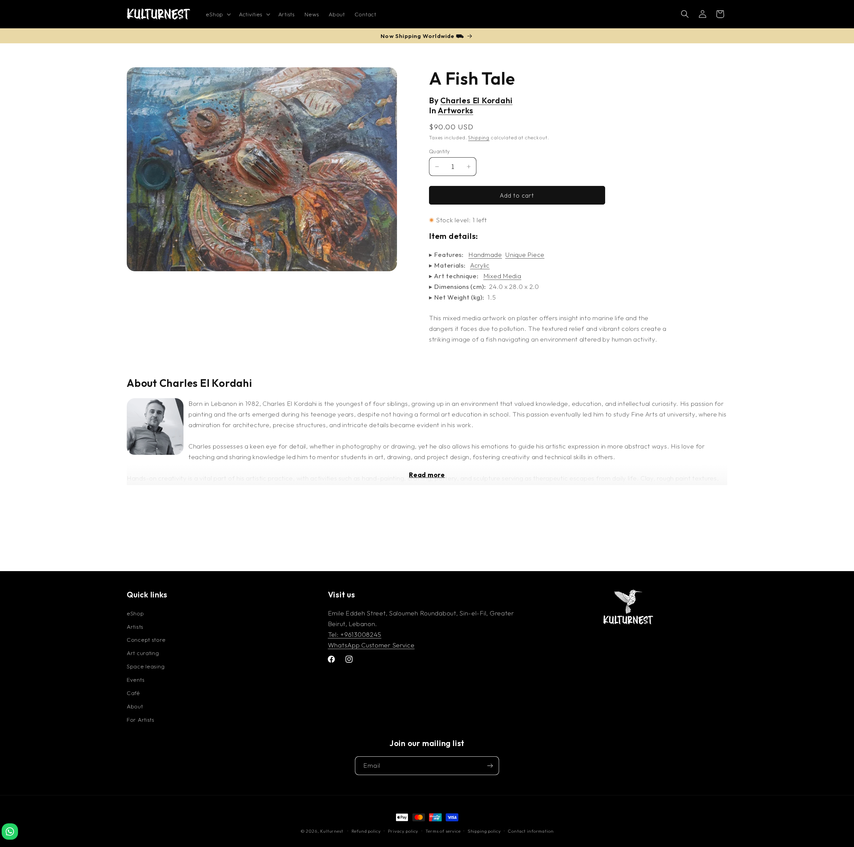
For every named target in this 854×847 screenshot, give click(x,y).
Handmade (485, 255)
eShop (135, 613)
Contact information (530, 831)
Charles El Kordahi (476, 100)
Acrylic (480, 265)
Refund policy (366, 831)
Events (135, 679)
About (135, 706)
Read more (427, 475)
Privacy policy (403, 831)
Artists (135, 626)
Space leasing (145, 666)
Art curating (143, 652)
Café (133, 692)
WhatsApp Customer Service (371, 645)
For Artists (140, 719)
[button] (217, 14)
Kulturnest (332, 831)
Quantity (439, 151)
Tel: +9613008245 (355, 634)
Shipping (478, 138)
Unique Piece (524, 255)
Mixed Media (502, 276)
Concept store (146, 639)
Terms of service (442, 831)
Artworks (455, 110)
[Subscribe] (490, 765)
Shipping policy (484, 831)
